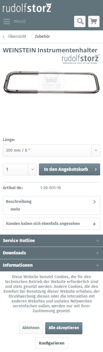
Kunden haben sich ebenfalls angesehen (43, 223)
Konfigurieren (51, 343)
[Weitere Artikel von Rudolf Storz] (81, 59)
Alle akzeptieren (64, 327)
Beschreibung (18, 201)
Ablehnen (30, 327)
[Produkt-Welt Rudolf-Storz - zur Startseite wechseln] (27, 8)
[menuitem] (14, 21)
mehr (15, 209)
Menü (20, 21)
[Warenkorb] (94, 21)
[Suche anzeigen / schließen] (80, 21)
